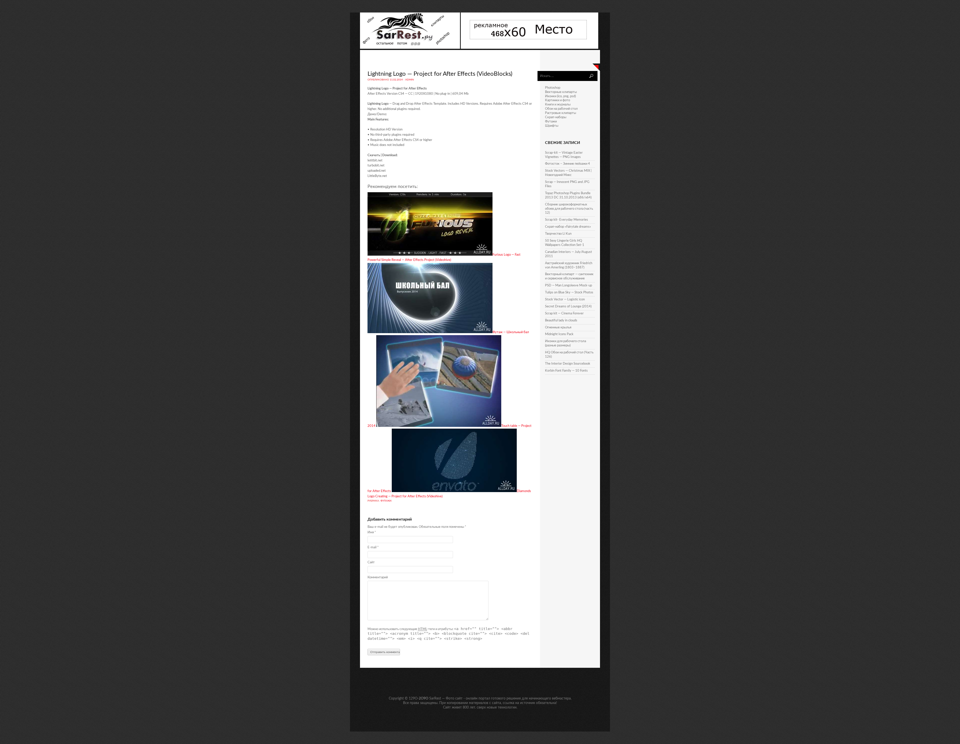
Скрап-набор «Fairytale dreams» (568, 226)
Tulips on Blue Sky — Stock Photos (569, 292)
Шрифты (551, 125)
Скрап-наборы (555, 117)
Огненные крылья (558, 327)
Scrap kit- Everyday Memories (566, 219)
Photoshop (552, 87)
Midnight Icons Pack (559, 334)
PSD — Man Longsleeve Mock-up (568, 285)
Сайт (371, 562)
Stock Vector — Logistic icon (565, 299)
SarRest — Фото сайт (445, 698)
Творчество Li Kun (558, 233)
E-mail (373, 547)
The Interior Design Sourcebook (567, 363)
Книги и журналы (557, 104)
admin (409, 79)
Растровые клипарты (560, 113)
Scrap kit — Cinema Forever (564, 313)
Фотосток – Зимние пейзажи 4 (567, 163)
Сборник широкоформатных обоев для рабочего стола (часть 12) (569, 209)
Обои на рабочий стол (561, 108)
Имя (372, 532)
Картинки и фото (557, 100)
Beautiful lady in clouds (561, 320)
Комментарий (378, 577)
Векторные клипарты (561, 92)
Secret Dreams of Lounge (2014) (568, 306)
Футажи (386, 501)
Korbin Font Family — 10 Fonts (566, 370)
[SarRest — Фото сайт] (410, 47)
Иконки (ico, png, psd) (560, 96)
